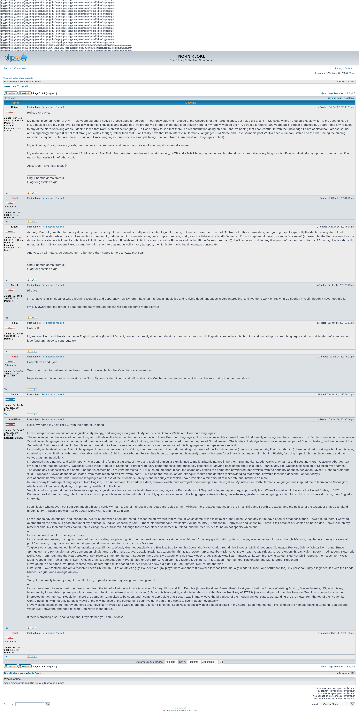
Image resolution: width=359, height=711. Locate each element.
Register (21, 68)
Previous (338, 93)
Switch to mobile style (180, 708)
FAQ (339, 68)
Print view (10, 98)
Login (8, 68)
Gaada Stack (34, 81)
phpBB (172, 710)
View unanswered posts (12, 78)
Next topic (349, 98)
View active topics (27, 78)
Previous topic (334, 98)
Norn (22, 81)
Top (6, 193)
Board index (10, 81)
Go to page (327, 93)
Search (351, 68)
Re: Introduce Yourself (53, 107)
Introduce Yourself (16, 86)
